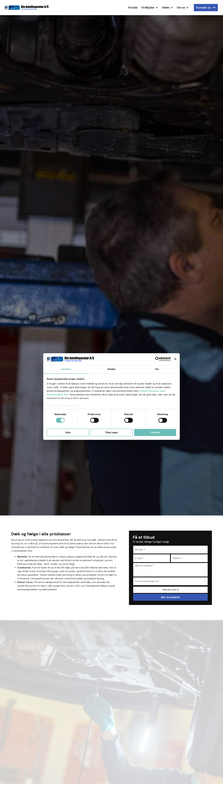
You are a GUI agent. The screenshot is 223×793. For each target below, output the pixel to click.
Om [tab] (157, 369)
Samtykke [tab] (66, 369)
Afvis (68, 432)
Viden (165, 7)
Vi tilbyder (147, 7)
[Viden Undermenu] (171, 7)
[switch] (94, 420)
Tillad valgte (111, 432)
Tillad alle (155, 432)
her (79, 405)
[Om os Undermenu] (187, 7)
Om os (181, 7)
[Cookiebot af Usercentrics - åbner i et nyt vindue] (157, 359)
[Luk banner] (175, 359)
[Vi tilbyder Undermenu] (156, 7)
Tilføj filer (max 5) (170, 590)
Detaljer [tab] (111, 369)
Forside (133, 7)
